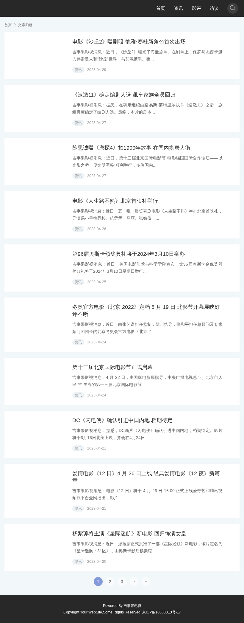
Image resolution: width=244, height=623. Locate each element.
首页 (160, 8)
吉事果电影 (132, 606)
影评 (196, 8)
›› (145, 581)
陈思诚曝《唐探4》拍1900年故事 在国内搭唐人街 (131, 148)
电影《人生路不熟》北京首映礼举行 (115, 201)
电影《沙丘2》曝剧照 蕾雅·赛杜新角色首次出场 (129, 42)
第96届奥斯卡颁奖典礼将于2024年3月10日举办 (128, 254)
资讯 (178, 8)
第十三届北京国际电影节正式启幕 (112, 367)
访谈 (214, 8)
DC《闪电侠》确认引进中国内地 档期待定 (122, 420)
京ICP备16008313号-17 (161, 612)
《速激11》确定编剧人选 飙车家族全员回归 (124, 95)
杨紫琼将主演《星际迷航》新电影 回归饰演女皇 (129, 534)
